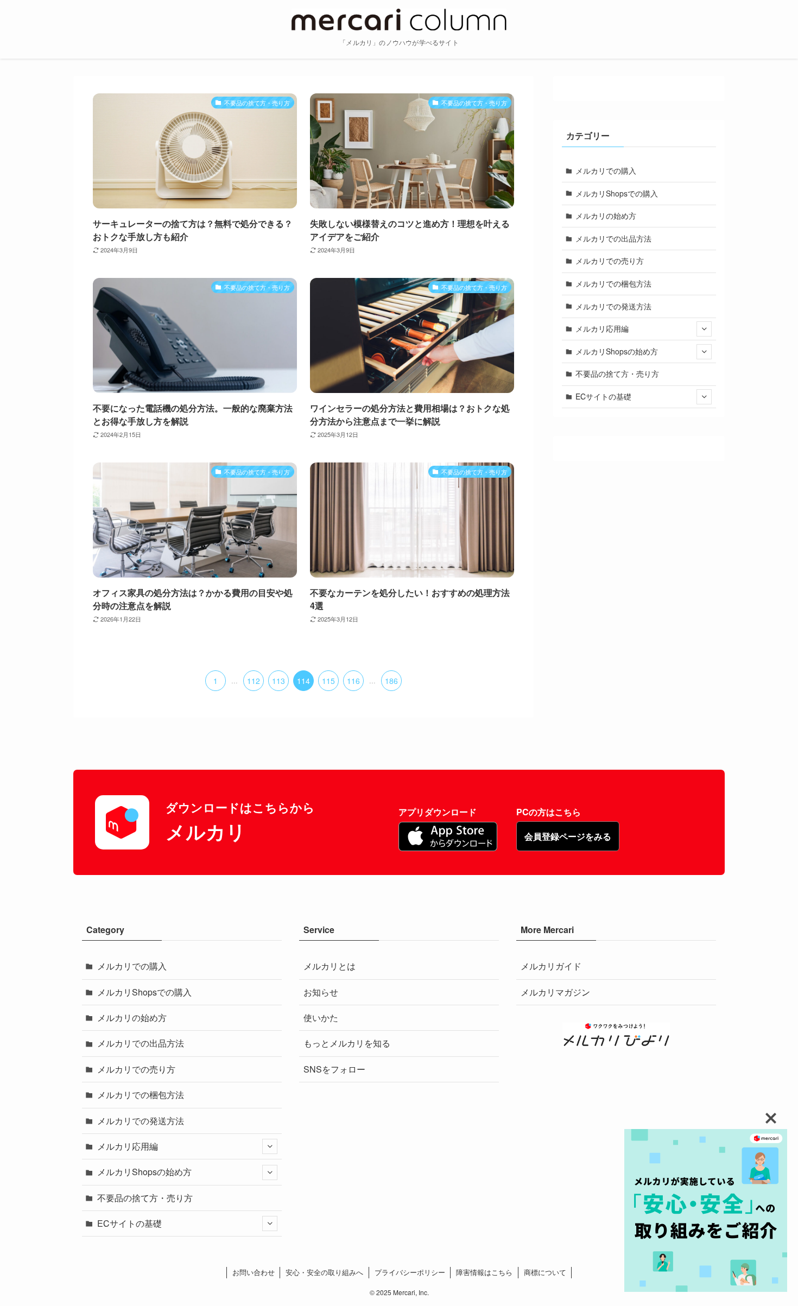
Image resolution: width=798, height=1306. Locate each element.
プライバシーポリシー (410, 1272)
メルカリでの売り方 (609, 260)
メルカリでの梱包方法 (613, 283)
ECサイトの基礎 (603, 396)
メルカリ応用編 (602, 328)
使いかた (320, 1017)
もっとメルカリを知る (346, 1043)
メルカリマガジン (555, 992)
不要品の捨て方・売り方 (617, 373)
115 (328, 680)
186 (391, 680)
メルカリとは (329, 966)
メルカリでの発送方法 (613, 306)
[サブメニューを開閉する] (704, 329)
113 (278, 680)
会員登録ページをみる (567, 836)
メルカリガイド (551, 966)
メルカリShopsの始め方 (616, 351)
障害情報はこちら (484, 1272)
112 (253, 680)
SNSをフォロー (334, 1069)
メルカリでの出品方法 (613, 238)
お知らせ (320, 992)
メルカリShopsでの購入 (616, 193)
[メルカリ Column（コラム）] (399, 19)
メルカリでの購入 (605, 170)
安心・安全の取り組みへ (324, 1272)
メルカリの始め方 (605, 215)
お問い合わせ (253, 1272)
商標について (545, 1272)
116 (353, 680)
